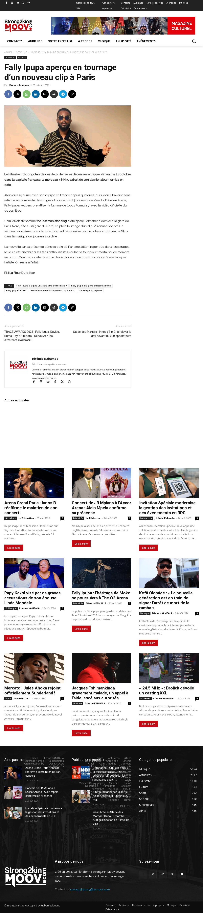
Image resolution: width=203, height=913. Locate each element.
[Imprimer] (54, 94)
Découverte (107, 766)
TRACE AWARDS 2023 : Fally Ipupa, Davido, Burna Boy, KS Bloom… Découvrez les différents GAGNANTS (32, 336)
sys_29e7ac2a (56, 766)
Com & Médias (107, 763)
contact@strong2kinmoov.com (90, 889)
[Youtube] (28, 3)
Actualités (21, 52)
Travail (127, 799)
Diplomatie (125, 766)
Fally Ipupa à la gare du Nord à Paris (91, 285)
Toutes (34, 758)
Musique (35, 52)
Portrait (127, 788)
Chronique (112, 760)
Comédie (126, 763)
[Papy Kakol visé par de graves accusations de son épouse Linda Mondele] (34, 573)
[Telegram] (63, 94)
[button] (194, 41)
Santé (114, 791)
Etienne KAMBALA (29, 608)
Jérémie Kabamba (19, 85)
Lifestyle (126, 780)
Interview (126, 777)
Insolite (112, 777)
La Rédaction (26, 518)
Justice (112, 780)
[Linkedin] (17, 3)
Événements (124, 771)
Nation (127, 783)
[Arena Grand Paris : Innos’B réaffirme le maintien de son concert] (34, 483)
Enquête (126, 769)
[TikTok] (56, 382)
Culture (92, 766)
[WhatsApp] (27, 94)
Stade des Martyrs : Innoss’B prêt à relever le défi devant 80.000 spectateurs (102, 334)
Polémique (11, 608)
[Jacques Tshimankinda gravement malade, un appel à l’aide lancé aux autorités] (101, 668)
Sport (8, 698)
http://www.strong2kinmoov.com (48, 364)
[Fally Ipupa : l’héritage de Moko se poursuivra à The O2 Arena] (101, 573)
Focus (127, 774)
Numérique (109, 785)
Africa (127, 758)
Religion (101, 791)
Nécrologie (91, 785)
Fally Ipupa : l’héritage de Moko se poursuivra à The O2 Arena (101, 595)
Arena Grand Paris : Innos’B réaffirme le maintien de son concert (30, 507)
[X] (23, 3)
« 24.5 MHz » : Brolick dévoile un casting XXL (166, 690)
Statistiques (88, 796)
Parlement (125, 785)
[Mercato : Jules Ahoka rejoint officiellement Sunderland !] (34, 668)
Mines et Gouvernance (91, 783)
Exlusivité (100, 774)
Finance (114, 774)
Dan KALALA (56, 763)
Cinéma (127, 760)
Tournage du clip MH (90, 290)
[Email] (45, 94)
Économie (95, 769)
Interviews (98, 780)
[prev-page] (74, 835)
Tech (128, 796)
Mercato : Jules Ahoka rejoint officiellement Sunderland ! (32, 690)
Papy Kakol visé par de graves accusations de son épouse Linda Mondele (32, 598)
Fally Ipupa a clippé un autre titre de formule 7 (41, 285)
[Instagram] (12, 3)
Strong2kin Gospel (110, 796)
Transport (113, 799)
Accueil (8, 52)
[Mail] (49, 382)
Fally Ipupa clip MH (16, 290)
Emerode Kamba (34, 760)
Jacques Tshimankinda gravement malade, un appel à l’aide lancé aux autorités (100, 693)
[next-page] (80, 835)
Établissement (104, 771)
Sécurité (126, 791)
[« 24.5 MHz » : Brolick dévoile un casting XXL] (169, 668)
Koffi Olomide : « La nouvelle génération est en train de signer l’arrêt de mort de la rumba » (166, 600)
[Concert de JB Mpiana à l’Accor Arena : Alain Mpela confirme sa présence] (101, 483)
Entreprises (146, 518)
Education (111, 769)
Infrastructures (95, 777)
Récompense (84, 791)
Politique (113, 788)
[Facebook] (6, 3)
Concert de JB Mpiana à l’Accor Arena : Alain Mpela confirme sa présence (101, 507)
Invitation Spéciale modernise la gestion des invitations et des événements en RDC (167, 507)
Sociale (102, 794)
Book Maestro (93, 760)
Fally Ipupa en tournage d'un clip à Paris (53, 290)
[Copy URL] (72, 94)
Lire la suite (13, 547)
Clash (91, 763)
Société (115, 794)
